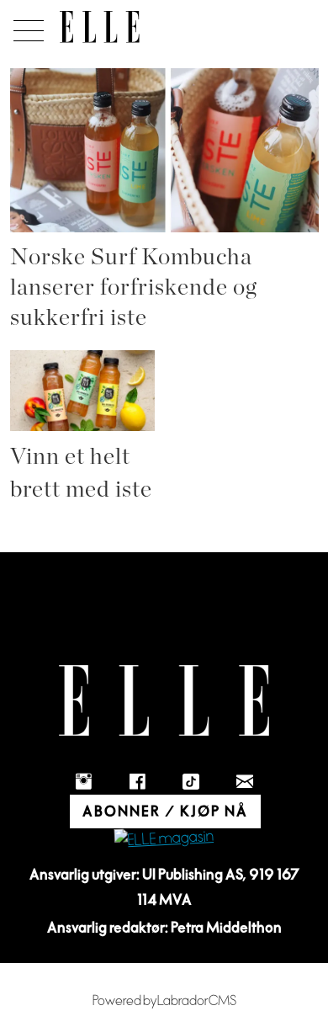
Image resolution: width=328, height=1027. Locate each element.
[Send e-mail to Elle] (244, 781)
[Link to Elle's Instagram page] (83, 781)
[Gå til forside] (100, 27)
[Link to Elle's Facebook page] (137, 781)
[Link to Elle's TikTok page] (190, 781)
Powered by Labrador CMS (164, 1000)
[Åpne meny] (26, 26)
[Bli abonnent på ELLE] (164, 839)
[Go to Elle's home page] (164, 701)
